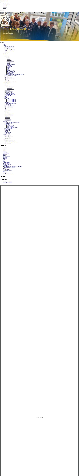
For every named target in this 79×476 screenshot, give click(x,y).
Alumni (6, 131)
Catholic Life (5, 53)
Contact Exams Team (9, 136)
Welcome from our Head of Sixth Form (12, 122)
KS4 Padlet (7, 80)
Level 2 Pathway (10, 126)
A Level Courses (10, 125)
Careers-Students (10, 89)
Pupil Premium (8, 110)
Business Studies (10, 61)
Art (8, 68)
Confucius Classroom (9, 91)
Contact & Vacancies (6, 134)
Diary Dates (5, 4)
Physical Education (10, 70)
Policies (4, 8)
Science (8, 59)
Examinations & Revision (9, 105)
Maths (8, 58)
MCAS (4, 139)
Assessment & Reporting (9, 78)
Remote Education (8, 77)
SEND (6, 79)
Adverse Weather (8, 116)
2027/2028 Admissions (11, 101)
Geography (9, 62)
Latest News (5, 6)
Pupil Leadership (8, 95)
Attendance (7, 102)
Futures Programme (8, 128)
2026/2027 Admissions (11, 100)
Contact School (8, 135)
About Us (4, 45)
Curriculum (7, 55)
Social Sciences (10, 73)
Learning (4, 54)
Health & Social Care (11, 72)
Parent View (7, 52)
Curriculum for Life (11, 71)
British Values (7, 83)
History (8, 63)
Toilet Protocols (8, 120)
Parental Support (8, 119)
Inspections (7, 51)
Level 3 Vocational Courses (12, 127)
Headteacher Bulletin (9, 107)
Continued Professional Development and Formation (14, 74)
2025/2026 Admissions (11, 99)
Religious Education (11, 64)
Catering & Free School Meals (10, 103)
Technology (9, 66)
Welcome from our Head (9, 46)
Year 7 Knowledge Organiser (10, 81)
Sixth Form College (6, 3)
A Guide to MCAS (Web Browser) (11, 141)
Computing (9, 60)
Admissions (7, 98)
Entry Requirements (8, 123)
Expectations (7, 130)
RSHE (6, 96)
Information (5, 97)
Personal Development (7, 82)
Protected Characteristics (9, 93)
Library (6, 76)
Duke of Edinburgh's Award (10, 94)
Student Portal (7, 142)
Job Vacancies (7, 137)
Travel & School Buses (9, 113)
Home (4, 44)
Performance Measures (9, 50)
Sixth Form (5, 121)
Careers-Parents (10, 87)
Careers (6, 84)
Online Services (8, 108)
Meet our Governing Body (10, 49)
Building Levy (7, 117)
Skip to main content (4, 0)
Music (8, 69)
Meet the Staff (7, 48)
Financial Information (9, 106)
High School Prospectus (9, 47)
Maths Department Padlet (7, 182)
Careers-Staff (9, 88)
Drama (8, 67)
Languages (9, 65)
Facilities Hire (7, 138)
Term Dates (5, 7)
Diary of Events (8, 104)
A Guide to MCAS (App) (9, 140)
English (4, 148)
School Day (7, 112)
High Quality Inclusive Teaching (11, 75)
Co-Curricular (7, 90)
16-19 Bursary (7, 129)
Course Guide (7, 124)
